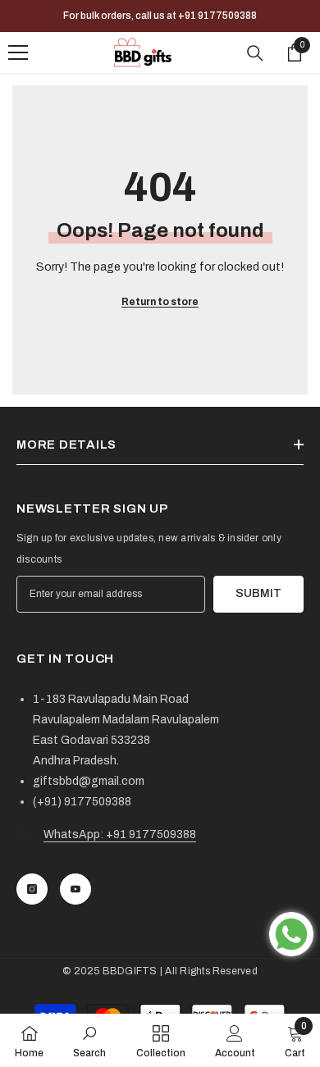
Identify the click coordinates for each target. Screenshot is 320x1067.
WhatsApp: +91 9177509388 (119, 834)
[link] (89, 1040)
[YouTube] (75, 889)
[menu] (18, 52)
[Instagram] (32, 889)
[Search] (255, 53)
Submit (258, 593)
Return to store (160, 302)
